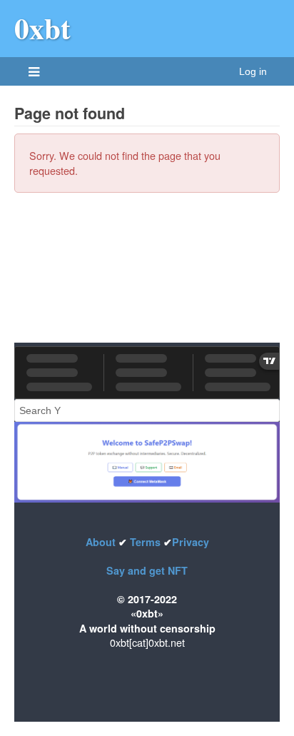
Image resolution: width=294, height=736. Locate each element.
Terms (145, 542)
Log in (253, 71)
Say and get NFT (147, 570)
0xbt (42, 27)
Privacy (190, 542)
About (102, 542)
